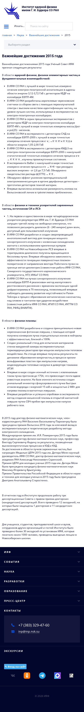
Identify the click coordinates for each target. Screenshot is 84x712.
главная (7, 35)
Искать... (19, 26)
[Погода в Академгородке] (71, 675)
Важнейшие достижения (44, 35)
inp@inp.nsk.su (29, 631)
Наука (20, 35)
